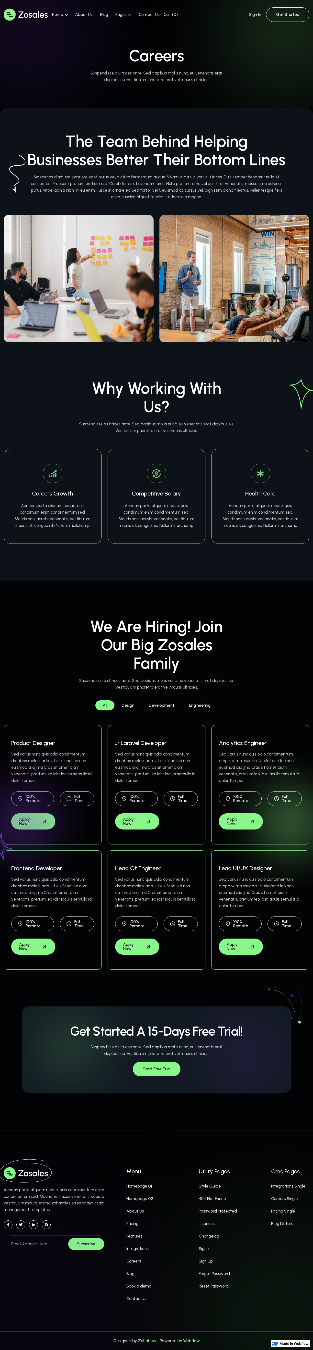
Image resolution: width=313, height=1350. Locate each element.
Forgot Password (214, 1273)
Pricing (132, 1223)
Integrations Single (288, 1186)
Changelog (209, 1236)
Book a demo (138, 1286)
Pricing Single (283, 1211)
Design (128, 705)
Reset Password (214, 1286)
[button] (60, 15)
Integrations (137, 1248)
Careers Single (284, 1198)
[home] (26, 15)
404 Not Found (212, 1198)
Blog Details (282, 1223)
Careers (133, 1261)
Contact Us (149, 14)
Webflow (191, 1340)
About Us (84, 14)
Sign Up (206, 1261)
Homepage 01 (139, 1186)
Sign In (255, 14)
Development (161, 705)
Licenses (207, 1223)
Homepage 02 (139, 1198)
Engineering (200, 705)
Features (134, 1236)
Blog (104, 14)
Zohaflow (147, 1340)
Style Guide (210, 1186)
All (105, 705)
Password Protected (218, 1211)
